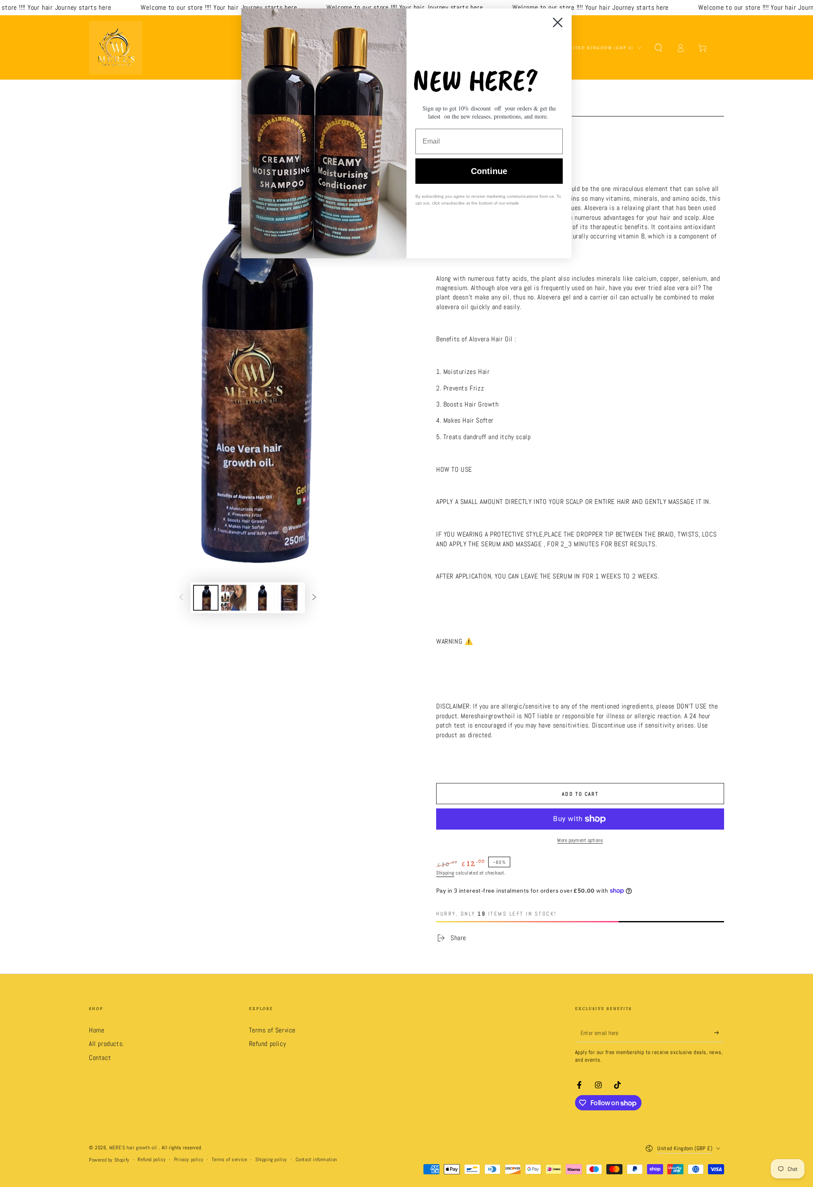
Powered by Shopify (109, 1160)
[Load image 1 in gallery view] (205, 598)
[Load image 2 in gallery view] (233, 598)
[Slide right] (314, 597)
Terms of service (229, 1159)
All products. (106, 1043)
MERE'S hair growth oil (134, 1147)
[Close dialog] (557, 22)
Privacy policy (188, 1159)
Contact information (316, 1159)
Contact (100, 1057)
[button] (658, 48)
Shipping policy (271, 1159)
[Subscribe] (719, 1032)
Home (96, 1030)
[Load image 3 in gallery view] (261, 598)
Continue (489, 171)
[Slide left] (181, 597)
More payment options (580, 840)
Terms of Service (272, 1030)
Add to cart (580, 794)
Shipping (445, 872)
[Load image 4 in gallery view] (289, 598)
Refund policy (267, 1043)
